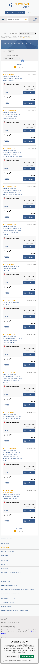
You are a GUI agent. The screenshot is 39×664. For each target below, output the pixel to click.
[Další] (20, 67)
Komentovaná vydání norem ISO (11, 573)
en (32, 12)
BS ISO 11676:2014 (12, 377)
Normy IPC (4, 560)
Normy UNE (4, 568)
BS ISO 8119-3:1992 (12, 338)
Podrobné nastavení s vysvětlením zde (19, 660)
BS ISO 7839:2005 (12, 415)
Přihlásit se (10, 12)
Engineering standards (7, 622)
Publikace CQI (5, 581)
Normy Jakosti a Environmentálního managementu (17, 590)
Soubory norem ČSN (7, 602)
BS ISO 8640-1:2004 (12, 190)
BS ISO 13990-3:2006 (12, 454)
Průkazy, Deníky (6, 606)
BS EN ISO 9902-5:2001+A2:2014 (11, 494)
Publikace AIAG (5, 577)
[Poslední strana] (23, 67)
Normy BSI (13, 36)
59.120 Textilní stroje (13, 37)
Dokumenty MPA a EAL (8, 598)
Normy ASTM (5, 543)
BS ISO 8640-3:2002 (13, 152)
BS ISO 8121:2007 (11, 267)
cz (30, 12)
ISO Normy (16, 622)
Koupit (30, 92)
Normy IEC (4, 556)
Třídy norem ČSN (6, 539)
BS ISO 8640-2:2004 (12, 229)
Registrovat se (19, 12)
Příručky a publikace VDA (9, 585)
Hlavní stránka (5, 36)
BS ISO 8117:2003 (13, 77)
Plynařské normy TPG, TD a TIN (10, 594)
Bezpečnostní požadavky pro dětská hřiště (14, 611)
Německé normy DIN (7, 551)
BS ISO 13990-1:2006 (12, 114)
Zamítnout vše (11, 656)
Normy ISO (4, 564)
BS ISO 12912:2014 (11, 302)
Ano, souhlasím (27, 656)
